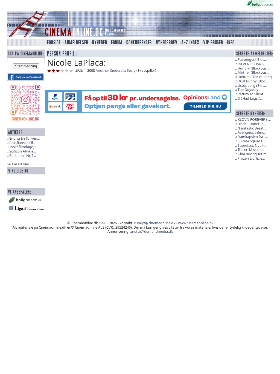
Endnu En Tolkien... (24, 138)
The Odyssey (248, 89)
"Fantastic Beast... (252, 128)
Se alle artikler (18, 164)
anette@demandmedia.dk (151, 231)
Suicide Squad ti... (252, 141)
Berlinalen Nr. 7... (22, 155)
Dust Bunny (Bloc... (253, 81)
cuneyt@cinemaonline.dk (154, 222)
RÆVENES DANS (251, 63)
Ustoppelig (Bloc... (252, 85)
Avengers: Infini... (252, 132)
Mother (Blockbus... (253, 72)
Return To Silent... (252, 93)
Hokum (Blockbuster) (255, 76)
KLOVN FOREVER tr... (254, 119)
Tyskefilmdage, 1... (24, 146)
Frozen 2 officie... (251, 158)
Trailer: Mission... (251, 149)
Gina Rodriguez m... (253, 153)
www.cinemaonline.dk (196, 222)
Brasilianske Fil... (22, 142)
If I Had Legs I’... (250, 98)
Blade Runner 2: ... (252, 123)
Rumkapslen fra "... (253, 136)
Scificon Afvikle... (22, 151)
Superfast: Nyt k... (252, 145)
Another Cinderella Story (116, 70)
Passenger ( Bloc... (252, 59)
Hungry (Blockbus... (253, 68)
